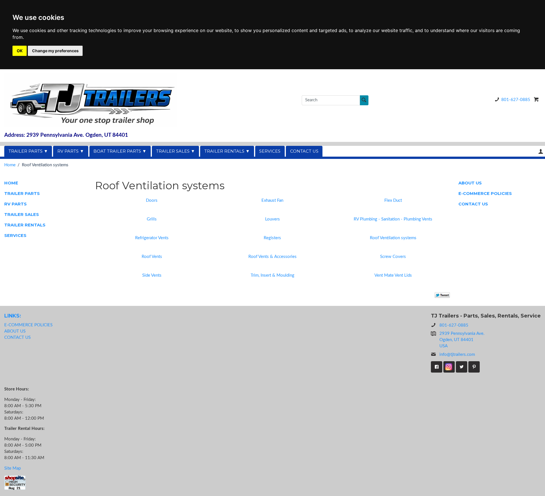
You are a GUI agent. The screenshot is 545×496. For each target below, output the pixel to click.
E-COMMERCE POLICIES (485, 193)
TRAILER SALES (21, 214)
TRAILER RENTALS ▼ (227, 151)
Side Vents (152, 275)
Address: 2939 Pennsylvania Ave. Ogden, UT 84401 (66, 135)
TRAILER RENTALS (24, 225)
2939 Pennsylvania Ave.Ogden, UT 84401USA (462, 339)
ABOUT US (470, 183)
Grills (152, 219)
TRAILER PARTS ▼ (28, 151)
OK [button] (20, 50)
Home (10, 165)
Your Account (540, 151)
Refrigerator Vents (152, 238)
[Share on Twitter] (442, 295)
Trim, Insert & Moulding (272, 275)
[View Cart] (536, 99)
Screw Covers (393, 257)
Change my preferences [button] (55, 50)
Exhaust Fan (272, 200)
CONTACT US (304, 151)
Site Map (12, 468)
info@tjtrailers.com (457, 354)
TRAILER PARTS (22, 193)
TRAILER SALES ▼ (175, 151)
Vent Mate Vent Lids (393, 275)
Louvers (272, 219)
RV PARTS (15, 204)
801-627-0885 (515, 100)
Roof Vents (152, 257)
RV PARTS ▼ (70, 151)
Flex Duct (393, 200)
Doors (152, 200)
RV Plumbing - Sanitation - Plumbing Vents (393, 219)
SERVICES (269, 151)
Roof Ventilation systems (393, 238)
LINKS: (12, 316)
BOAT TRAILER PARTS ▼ (119, 151)
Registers (272, 238)
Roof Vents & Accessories (272, 257)
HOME (11, 183)
